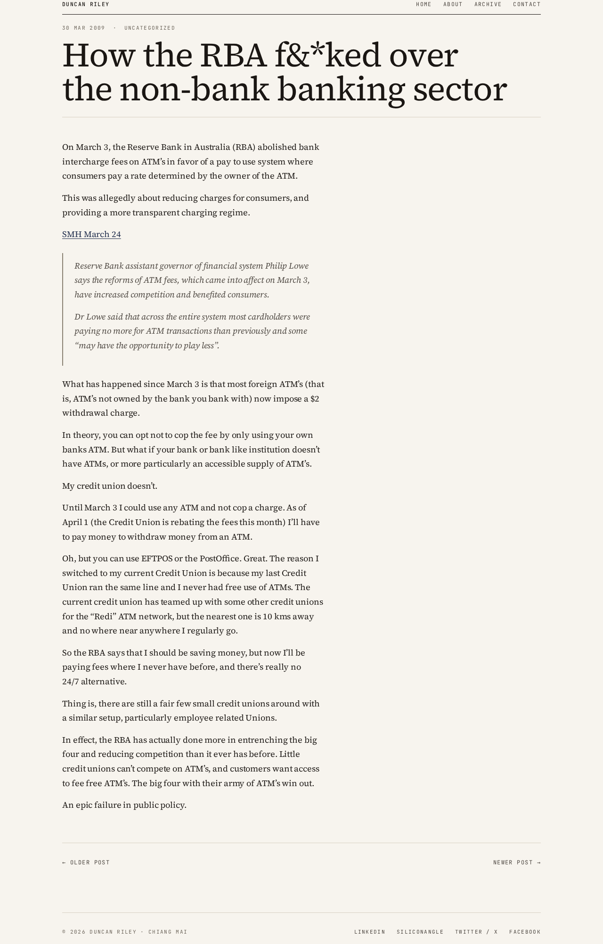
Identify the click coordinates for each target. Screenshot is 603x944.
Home (424, 4)
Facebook (525, 931)
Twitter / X (476, 931)
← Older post (86, 862)
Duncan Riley (86, 4)
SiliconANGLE (420, 931)
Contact (527, 4)
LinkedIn (370, 931)
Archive (488, 4)
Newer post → (517, 862)
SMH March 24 (91, 234)
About (453, 4)
